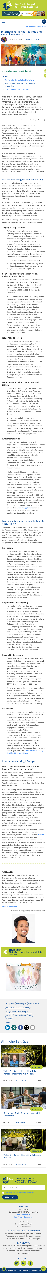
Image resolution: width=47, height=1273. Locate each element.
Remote (40, 835)
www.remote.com (9, 906)
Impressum (23, 1270)
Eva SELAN (20, 1122)
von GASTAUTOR (32, 40)
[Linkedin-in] (17, 1263)
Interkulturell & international (17, 1007)
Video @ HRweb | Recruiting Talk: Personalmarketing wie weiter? (20, 1072)
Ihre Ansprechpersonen (23, 1217)
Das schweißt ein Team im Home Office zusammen (23, 1114)
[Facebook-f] (30, 1263)
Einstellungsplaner (24, 508)
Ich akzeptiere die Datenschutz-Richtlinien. (20, 1192)
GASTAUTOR (21, 1080)
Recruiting (20, 1003)
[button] (7, 1027)
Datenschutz (36, 1270)
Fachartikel (41, 26)
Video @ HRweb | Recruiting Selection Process (22, 1156)
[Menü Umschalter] (3, 22)
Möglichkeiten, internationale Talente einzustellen (20, 84)
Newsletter (15, 949)
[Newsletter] (5, 952)
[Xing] (23, 1263)
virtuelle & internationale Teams (19, 1015)
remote (41, 120)
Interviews (36, 1109)
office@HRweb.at (23, 1214)
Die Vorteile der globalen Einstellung (19, 80)
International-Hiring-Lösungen (17, 89)
